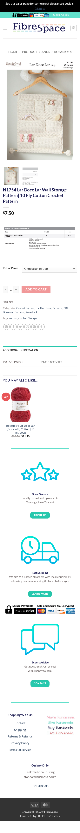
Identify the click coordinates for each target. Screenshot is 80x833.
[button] (5, 28)
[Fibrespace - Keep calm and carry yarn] (38, 28)
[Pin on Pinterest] (34, 327)
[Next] (70, 111)
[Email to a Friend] (27, 327)
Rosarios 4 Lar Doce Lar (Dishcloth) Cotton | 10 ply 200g (20, 429)
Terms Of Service (20, 749)
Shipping (20, 729)
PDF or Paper (10, 268)
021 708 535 (40, 786)
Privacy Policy (20, 743)
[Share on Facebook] (13, 327)
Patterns (57, 308)
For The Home (43, 308)
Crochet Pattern (25, 308)
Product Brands (36, 51)
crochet (22, 318)
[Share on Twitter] (20, 327)
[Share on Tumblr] (41, 327)
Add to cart (36, 289)
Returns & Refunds (20, 736)
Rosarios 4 (63, 51)
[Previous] (9, 111)
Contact (20, 723)
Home (13, 51)
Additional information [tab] (20, 350)
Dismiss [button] (40, 8)
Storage (32, 318)
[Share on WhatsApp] (6, 327)
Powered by (40, 816)
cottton (13, 318)
